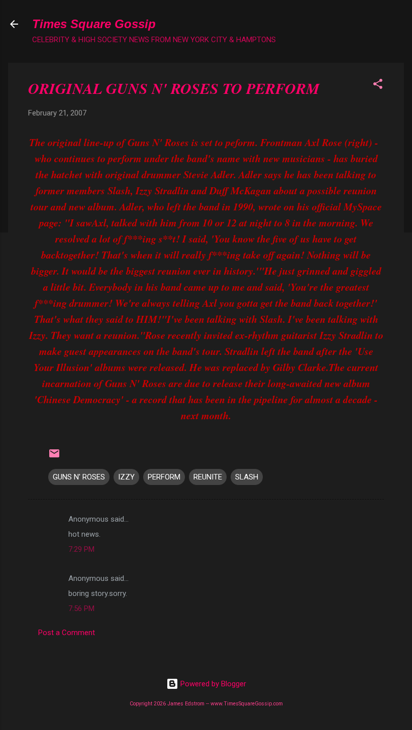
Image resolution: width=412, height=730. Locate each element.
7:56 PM (81, 608)
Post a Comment (66, 632)
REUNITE (207, 476)
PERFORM (164, 476)
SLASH (246, 476)
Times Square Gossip (94, 24)
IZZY (126, 476)
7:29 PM (81, 549)
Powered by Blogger (212, 683)
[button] (378, 85)
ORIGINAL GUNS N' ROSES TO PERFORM (174, 88)
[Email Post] (54, 456)
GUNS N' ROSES (79, 476)
